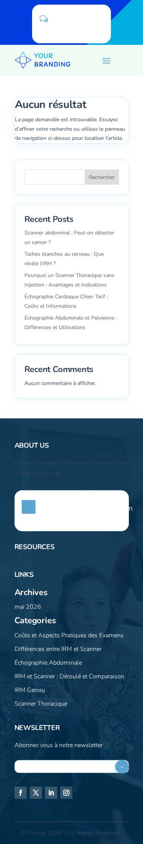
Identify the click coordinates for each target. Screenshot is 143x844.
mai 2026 (27, 607)
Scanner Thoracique (40, 704)
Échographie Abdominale (48, 663)
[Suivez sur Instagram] (66, 793)
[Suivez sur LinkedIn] (51, 793)
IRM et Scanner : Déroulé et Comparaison (69, 676)
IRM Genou (29, 690)
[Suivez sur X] (36, 793)
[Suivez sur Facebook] (20, 793)
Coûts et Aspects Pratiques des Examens (69, 635)
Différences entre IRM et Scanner (57, 649)
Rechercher (102, 177)
